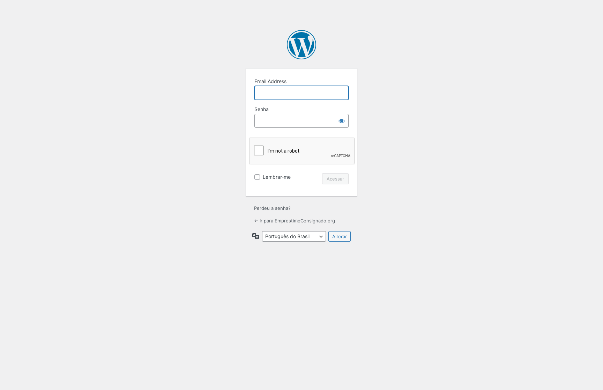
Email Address (270, 81)
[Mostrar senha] (342, 121)
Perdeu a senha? (272, 208)
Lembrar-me (277, 177)
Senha (261, 109)
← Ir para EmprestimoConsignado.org (294, 220)
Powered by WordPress (301, 44)
